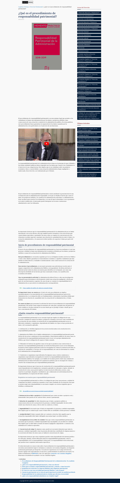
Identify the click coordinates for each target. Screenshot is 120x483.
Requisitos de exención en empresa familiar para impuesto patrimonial (45, 468)
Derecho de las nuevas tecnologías (88, 25)
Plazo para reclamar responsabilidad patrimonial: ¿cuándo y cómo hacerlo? (46, 466)
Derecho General (83, 32)
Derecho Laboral (83, 38)
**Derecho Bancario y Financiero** (88, 12)
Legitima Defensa (23, 7)
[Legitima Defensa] (27, 2)
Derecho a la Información (86, 19)
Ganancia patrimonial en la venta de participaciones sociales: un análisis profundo (48, 472)
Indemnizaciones (83, 51)
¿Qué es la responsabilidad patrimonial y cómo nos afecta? (40, 464)
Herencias (81, 48)
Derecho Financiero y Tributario (88, 28)
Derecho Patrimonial (36, 7)
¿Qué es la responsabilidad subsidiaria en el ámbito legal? (40, 476)
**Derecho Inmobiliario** (86, 16)
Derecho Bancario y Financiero (87, 22)
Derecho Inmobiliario (84, 35)
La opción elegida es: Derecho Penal (89, 104)
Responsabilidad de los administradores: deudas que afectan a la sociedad (45, 474)
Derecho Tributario (84, 44)
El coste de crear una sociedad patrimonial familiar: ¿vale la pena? (43, 470)
